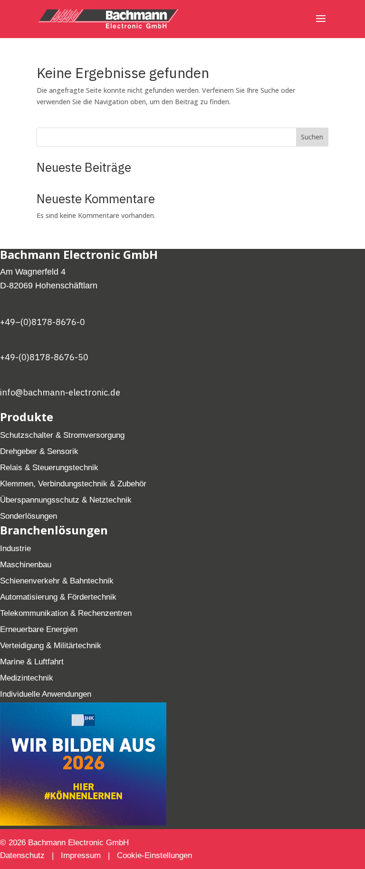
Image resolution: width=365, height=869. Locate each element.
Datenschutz (23, 855)
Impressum (81, 855)
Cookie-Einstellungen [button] (154, 855)
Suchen (312, 136)
